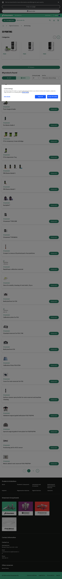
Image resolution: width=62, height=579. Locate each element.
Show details (7, 96)
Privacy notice (25, 92)
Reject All (40, 96)
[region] (31, 93)
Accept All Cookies (52, 96)
